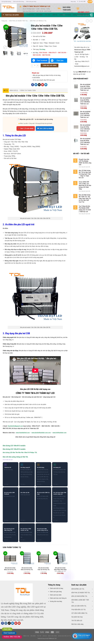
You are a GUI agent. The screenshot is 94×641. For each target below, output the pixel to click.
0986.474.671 (82, 72)
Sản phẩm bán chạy (77, 617)
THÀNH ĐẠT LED (52, 638)
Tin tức (39, 636)
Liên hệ (45, 636)
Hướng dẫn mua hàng (56, 601)
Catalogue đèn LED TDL (64, 636)
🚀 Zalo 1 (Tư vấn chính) (25, 128)
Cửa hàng (33, 636)
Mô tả (6, 90)
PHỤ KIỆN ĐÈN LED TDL (78, 609)
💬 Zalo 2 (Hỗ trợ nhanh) (45, 128)
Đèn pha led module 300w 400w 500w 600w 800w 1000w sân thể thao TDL (60, 570)
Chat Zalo (7, 629)
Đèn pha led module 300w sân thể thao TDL (27, 569)
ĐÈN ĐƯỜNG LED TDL (77, 589)
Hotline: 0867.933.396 (12, 637)
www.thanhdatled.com (23, 433)
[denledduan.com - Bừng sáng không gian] (9, 8)
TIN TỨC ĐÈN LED (76, 620)
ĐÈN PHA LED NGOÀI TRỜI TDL (18, 21)
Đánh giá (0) (14, 90)
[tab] (6, 90)
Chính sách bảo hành (55, 595)
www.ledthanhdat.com (59, 433)
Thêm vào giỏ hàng (49, 65)
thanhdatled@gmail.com (15, 426)
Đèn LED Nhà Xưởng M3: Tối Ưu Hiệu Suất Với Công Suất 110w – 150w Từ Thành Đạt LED (85, 174)
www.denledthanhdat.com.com (41, 433)
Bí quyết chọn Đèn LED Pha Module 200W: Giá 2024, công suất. (85, 162)
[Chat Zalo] (58, 60)
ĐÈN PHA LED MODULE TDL (38, 21)
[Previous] (5, 36)
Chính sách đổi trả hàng (18, 1)
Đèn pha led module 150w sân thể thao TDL (43, 569)
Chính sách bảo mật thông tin (58, 598)
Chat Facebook (9, 633)
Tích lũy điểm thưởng (6, 1)
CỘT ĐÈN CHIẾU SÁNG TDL (79, 613)
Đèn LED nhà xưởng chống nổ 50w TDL (15, 457)
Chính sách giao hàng (31, 1)
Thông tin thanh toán (28, 90)
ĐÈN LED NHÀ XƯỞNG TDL (79, 596)
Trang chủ (4, 21)
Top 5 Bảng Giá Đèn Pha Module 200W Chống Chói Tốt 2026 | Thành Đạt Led (85, 208)
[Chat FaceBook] (40, 60)
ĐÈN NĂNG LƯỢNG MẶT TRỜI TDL (80, 601)
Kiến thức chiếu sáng (77, 624)
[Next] (25, 36)
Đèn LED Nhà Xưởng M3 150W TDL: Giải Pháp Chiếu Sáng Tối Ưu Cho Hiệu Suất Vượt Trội (85, 198)
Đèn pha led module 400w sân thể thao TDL (10, 569)
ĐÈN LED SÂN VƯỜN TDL (78, 606)
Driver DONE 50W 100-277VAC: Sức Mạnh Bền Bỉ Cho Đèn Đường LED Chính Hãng (85, 185)
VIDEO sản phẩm (52, 636)
